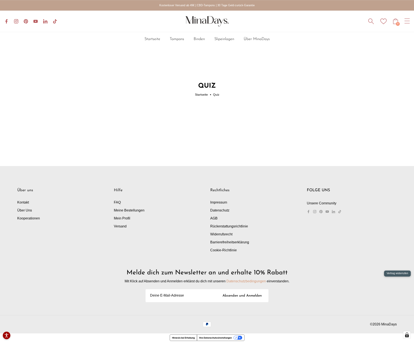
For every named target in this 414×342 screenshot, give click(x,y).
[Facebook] (6, 21)
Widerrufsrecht (221, 234)
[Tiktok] (55, 21)
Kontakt (23, 202)
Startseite (201, 94)
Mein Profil (122, 218)
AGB (214, 218)
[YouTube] (35, 21)
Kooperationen (28, 218)
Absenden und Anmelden (242, 295)
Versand (120, 226)
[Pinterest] (26, 21)
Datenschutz (219, 210)
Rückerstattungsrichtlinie (229, 226)
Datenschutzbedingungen (246, 281)
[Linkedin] (45, 21)
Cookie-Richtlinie (223, 250)
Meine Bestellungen (129, 210)
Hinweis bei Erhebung (183, 337)
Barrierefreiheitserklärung (229, 242)
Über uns (24, 210)
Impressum (218, 202)
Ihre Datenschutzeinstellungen (215, 337)
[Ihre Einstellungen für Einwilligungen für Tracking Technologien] (407, 335)
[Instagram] (16, 21)
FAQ (117, 202)
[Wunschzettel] (383, 21)
